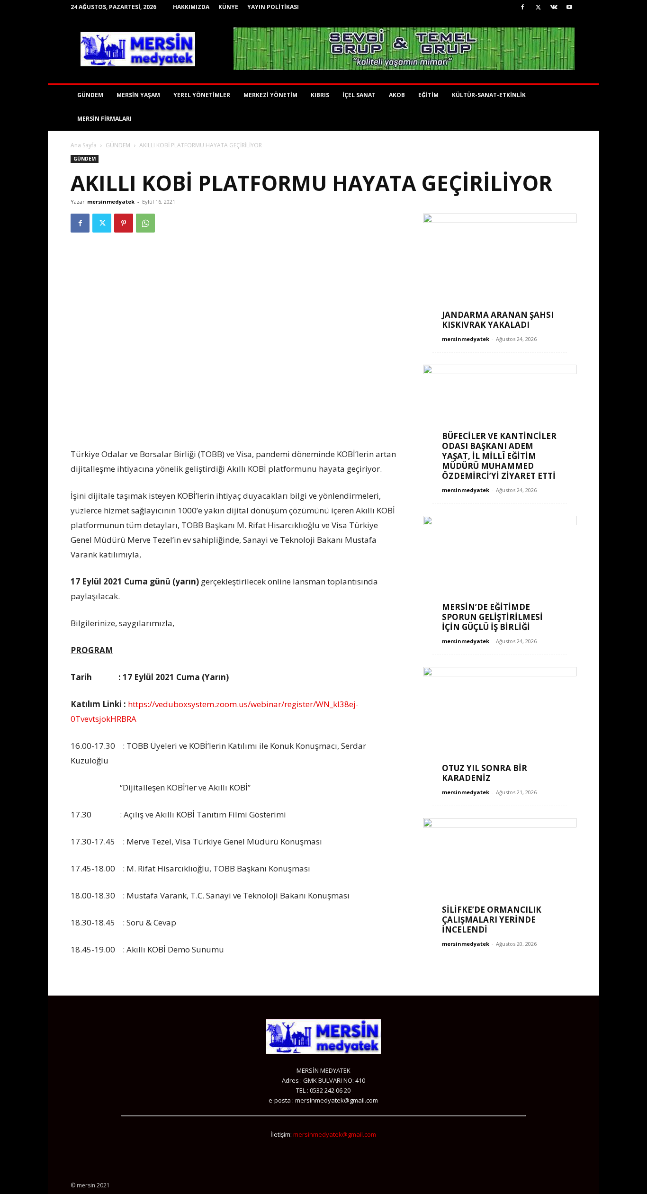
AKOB (397, 95)
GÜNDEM (90, 95)
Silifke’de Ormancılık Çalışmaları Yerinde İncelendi (491, 919)
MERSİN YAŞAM (138, 95)
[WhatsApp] (145, 223)
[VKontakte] (554, 7)
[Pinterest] (123, 223)
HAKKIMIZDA (191, 7)
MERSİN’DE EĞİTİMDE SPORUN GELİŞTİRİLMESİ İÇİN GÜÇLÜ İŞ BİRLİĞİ (492, 616)
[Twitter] (538, 7)
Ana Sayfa (84, 145)
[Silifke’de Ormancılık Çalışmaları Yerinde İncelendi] (499, 873)
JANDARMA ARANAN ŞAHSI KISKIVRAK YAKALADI (498, 319)
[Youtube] (569, 7)
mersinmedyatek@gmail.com (334, 1134)
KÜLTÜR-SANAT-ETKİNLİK (489, 95)
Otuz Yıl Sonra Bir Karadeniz (484, 773)
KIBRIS (320, 95)
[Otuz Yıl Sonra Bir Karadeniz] (499, 722)
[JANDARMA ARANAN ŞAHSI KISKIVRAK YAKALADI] (499, 269)
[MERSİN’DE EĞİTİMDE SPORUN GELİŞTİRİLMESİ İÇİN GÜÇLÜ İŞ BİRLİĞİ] (499, 571)
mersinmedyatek (111, 201)
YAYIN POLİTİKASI (273, 7)
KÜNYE (228, 7)
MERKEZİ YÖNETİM (270, 95)
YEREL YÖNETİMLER (201, 95)
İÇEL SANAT (359, 95)
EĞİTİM (428, 95)
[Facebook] (522, 7)
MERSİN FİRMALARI (104, 119)
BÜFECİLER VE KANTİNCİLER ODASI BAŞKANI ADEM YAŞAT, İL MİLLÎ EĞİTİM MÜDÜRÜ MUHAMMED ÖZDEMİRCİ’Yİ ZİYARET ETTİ (499, 456)
